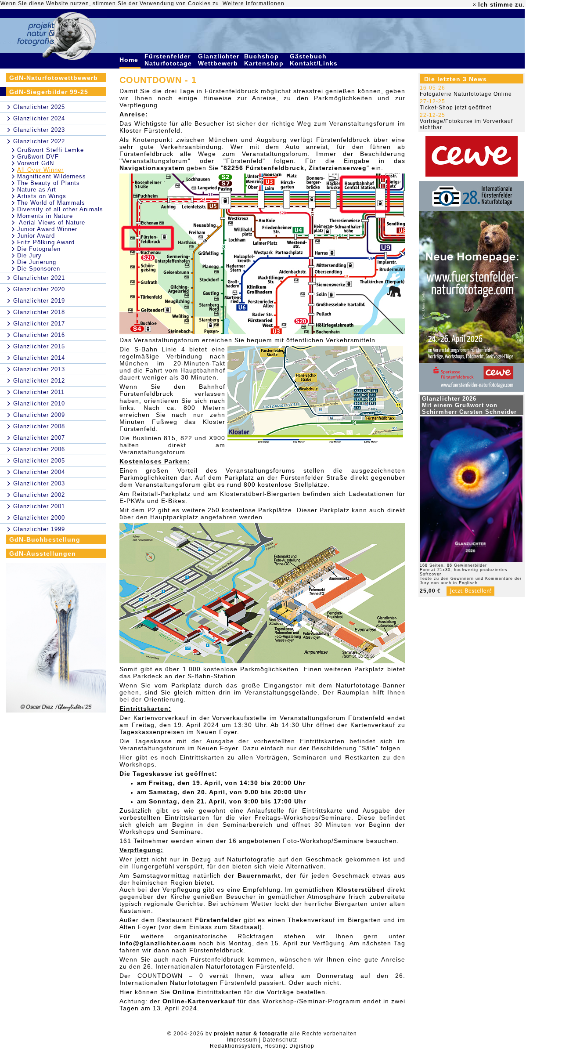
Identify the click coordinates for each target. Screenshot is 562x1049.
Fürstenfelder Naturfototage (169, 60)
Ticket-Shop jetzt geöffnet (455, 108)
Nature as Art (36, 189)
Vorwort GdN (35, 163)
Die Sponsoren (38, 268)
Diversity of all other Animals (60, 209)
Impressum (242, 1040)
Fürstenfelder (218, 919)
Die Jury (29, 255)
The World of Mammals (51, 202)
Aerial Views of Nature (51, 222)
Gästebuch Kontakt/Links (315, 60)
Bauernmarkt (259, 875)
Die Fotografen (39, 249)
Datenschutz (280, 1040)
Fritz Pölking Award (46, 242)
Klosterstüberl (360, 889)
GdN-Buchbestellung (44, 539)
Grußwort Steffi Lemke (50, 150)
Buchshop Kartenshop (265, 60)
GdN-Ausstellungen (42, 553)
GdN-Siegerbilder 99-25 (48, 91)
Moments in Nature (45, 216)
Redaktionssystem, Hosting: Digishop (262, 1046)
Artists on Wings (41, 196)
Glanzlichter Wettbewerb (219, 60)
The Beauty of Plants (48, 183)
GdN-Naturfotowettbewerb (53, 77)
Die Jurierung (36, 262)
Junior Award (36, 235)
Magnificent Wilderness (51, 176)
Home (129, 59)
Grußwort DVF (38, 156)
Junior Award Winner (47, 229)
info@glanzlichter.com (157, 943)
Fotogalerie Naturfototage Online (466, 94)
